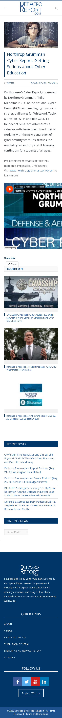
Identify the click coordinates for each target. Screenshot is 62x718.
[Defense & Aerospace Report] (31, 7)
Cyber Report (38, 82)
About (8, 624)
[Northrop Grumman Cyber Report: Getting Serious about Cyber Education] (31, 35)
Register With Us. (31, 693)
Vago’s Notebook (15, 637)
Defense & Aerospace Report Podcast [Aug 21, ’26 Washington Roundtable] (31, 368)
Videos (8, 630)
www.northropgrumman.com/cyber (32, 170)
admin (10, 82)
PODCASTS (52, 82)
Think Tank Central (16, 644)
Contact (9, 657)
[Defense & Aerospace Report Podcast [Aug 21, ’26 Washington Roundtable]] (31, 345)
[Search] (56, 8)
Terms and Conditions (37, 713)
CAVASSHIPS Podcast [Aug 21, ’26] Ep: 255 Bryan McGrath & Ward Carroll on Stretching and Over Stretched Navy (30, 317)
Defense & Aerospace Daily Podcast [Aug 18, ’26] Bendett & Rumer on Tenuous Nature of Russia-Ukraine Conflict (30, 505)
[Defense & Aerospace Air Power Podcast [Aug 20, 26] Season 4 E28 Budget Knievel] (31, 394)
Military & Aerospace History (22, 650)
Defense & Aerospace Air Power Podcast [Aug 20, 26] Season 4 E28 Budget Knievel (31, 417)
